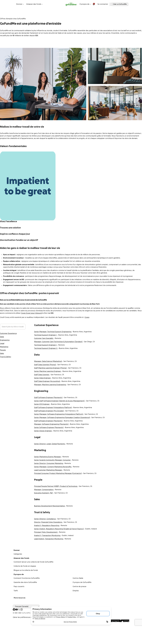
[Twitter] (19, 609)
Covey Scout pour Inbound (31, 313)
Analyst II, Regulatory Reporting (47, 525)
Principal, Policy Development (46, 532)
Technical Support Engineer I (45, 335)
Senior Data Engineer (42, 378)
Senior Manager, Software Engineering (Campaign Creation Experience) (62, 417)
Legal (2, 343)
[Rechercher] (14, 4)
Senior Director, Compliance (45, 519)
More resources (19, 598)
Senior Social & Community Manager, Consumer (52, 460)
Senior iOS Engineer (42, 404)
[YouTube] (16, 609)
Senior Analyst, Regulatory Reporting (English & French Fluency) (59, 529)
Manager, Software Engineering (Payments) (51, 424)
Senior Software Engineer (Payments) (49, 427)
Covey (87, 317)
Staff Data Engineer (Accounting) (47, 381)
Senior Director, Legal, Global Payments (49, 444)
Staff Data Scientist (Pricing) (45, 365)
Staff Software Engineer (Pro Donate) (49, 411)
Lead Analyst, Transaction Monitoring (49, 539)
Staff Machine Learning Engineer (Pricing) (50, 368)
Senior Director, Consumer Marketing (48, 463)
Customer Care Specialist (44, 338)
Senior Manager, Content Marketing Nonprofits (53, 467)
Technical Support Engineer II (46, 348)
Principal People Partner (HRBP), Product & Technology (56, 486)
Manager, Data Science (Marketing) (48, 361)
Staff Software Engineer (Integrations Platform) (53, 407)
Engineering (4, 340)
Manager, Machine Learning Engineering (50, 385)
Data (2, 337)
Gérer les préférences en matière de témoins (31, 617)
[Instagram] (21, 609)
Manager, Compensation (44, 489)
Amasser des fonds (33, 4)
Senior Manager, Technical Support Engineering (53, 332)
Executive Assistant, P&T (43, 493)
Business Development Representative (49, 506)
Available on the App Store (118, 621)
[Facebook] (14, 609)
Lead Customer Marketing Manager (48, 470)
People (3, 350)
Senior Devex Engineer (43, 431)
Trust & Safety (5, 357)
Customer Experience (8, 333)
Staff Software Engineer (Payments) (48, 397)
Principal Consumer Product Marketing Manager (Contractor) (58, 473)
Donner (19, 4)
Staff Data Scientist (42, 375)
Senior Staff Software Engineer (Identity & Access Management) (59, 401)
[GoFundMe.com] (71, 4)
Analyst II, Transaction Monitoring (47, 535)
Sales (2, 353)
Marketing (4, 347)
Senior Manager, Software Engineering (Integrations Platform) (58, 414)
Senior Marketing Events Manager (47, 457)
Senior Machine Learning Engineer (47, 371)
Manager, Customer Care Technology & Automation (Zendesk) (58, 342)
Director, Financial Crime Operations (48, 522)
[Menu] (128, 4)
